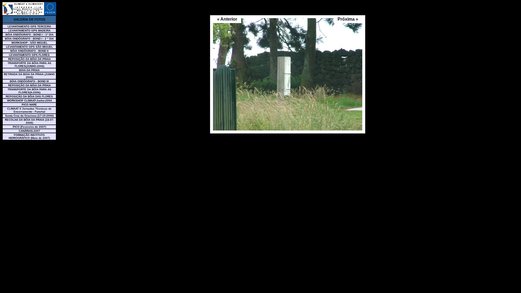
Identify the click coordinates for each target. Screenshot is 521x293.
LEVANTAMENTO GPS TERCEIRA (29, 26)
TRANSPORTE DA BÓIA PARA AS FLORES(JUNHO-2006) (29, 65)
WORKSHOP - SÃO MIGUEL (29, 42)
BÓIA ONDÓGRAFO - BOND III (29, 81)
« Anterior (227, 19)
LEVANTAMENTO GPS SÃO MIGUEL (29, 46)
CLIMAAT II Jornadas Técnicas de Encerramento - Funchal (29, 110)
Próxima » (348, 19)
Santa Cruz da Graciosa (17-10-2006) (29, 115)
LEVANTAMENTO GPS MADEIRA (29, 30)
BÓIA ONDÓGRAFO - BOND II (29, 50)
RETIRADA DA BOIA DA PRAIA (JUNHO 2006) (29, 76)
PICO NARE (29, 104)
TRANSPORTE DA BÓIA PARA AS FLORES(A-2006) (29, 91)
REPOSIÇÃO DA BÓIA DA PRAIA (29, 59)
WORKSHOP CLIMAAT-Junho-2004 (29, 100)
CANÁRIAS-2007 (29, 130)
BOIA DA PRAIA (29, 70)
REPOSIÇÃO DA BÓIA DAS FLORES (29, 96)
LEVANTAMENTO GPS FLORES (29, 54)
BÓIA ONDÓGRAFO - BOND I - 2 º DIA (29, 38)
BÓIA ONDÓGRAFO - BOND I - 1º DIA (29, 34)
